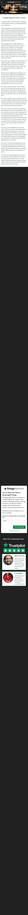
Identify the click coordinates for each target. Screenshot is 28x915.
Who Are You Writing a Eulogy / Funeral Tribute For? (13, 516)
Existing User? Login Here (14, 530)
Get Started (18, 527)
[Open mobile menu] (1, 2)
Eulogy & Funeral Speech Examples (16, 12)
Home (6, 12)
